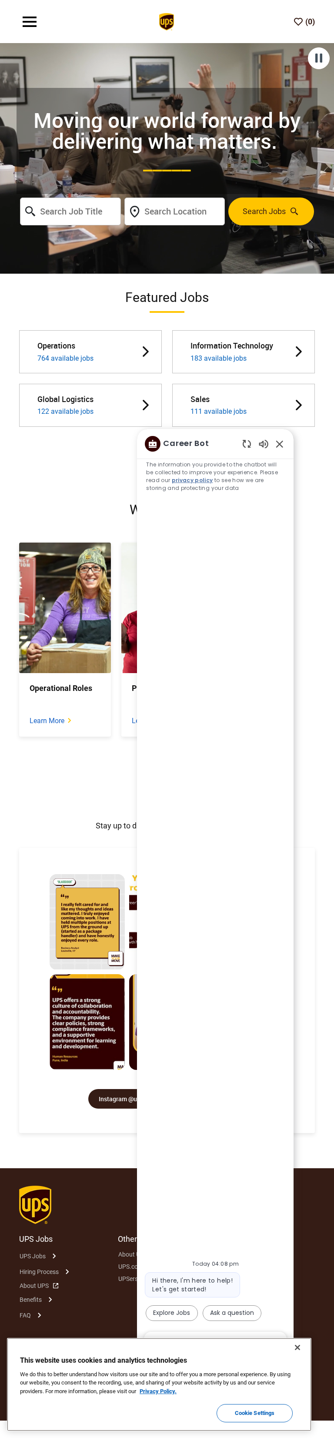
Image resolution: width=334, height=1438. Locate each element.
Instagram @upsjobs (127, 1099)
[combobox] (70, 211)
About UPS (34, 1286)
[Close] (297, 1347)
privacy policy (192, 480)
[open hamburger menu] (29, 21)
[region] (215, 892)
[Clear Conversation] (246, 443)
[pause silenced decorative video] (319, 58)
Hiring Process (39, 1272)
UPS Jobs (33, 1256)
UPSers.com (134, 1279)
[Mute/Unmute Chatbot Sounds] (263, 443)
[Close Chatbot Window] (279, 444)
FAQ (25, 1315)
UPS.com (130, 1267)
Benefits (31, 1300)
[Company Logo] (166, 20)
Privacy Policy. (158, 1391)
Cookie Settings (255, 1413)
